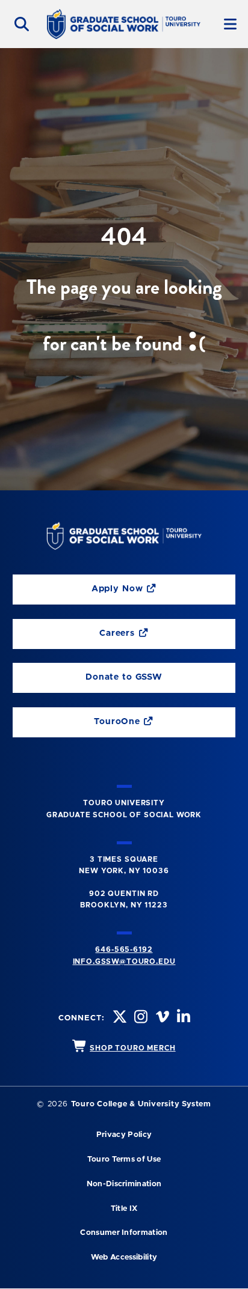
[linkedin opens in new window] (182, 1018)
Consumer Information (123, 1233)
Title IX (124, 1209)
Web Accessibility (124, 1257)
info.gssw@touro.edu (124, 961)
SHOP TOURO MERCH (132, 1048)
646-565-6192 (123, 949)
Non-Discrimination (124, 1184)
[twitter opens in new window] (118, 1018)
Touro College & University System (141, 1104)
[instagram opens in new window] (139, 1018)
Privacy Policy (124, 1135)
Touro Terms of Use (124, 1159)
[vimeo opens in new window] (161, 1018)
